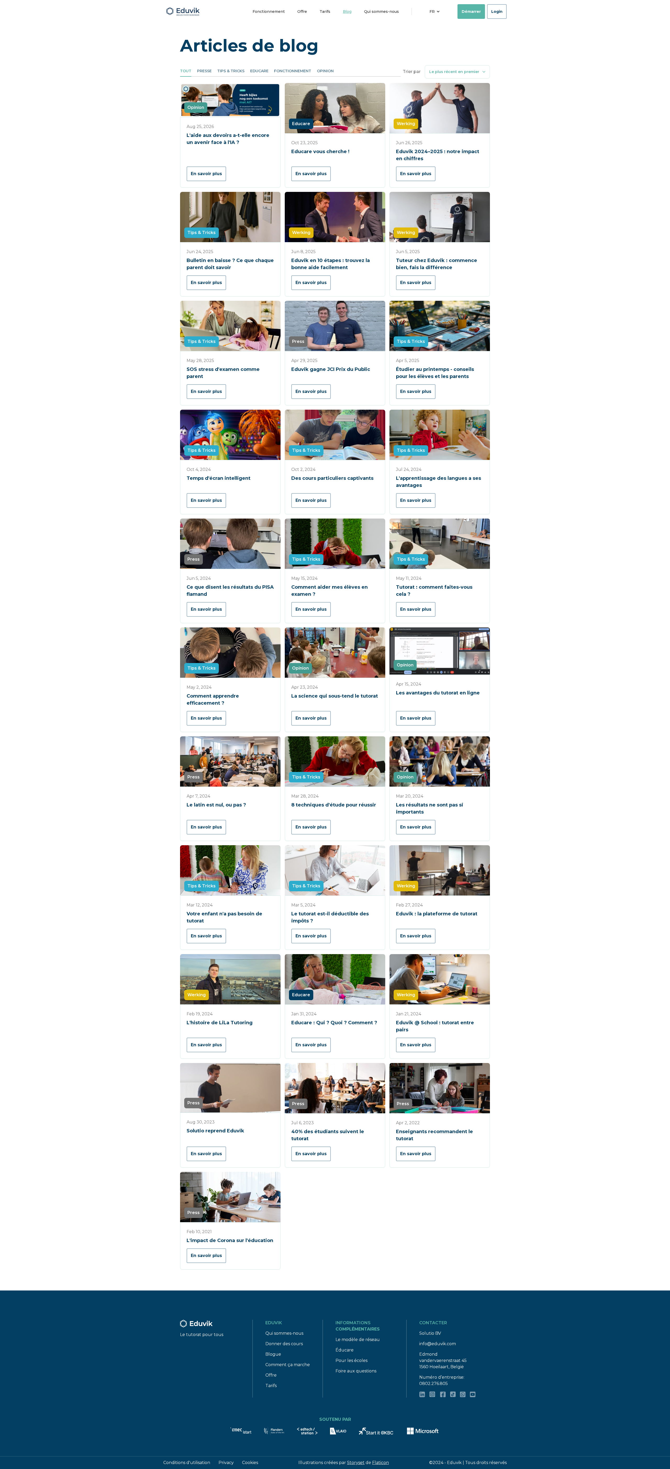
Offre (302, 11)
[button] (434, 11)
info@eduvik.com (437, 1343)
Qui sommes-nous (381, 11)
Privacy (226, 1462)
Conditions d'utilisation (186, 1462)
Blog (347, 11)
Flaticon (380, 1462)
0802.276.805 (433, 1383)
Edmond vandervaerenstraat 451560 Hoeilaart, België (443, 1360)
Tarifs (325, 11)
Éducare (345, 1350)
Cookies (250, 1462)
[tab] (185, 71)
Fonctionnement (269, 11)
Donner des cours (284, 1343)
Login (496, 11)
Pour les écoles (351, 1360)
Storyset (356, 1462)
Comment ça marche (287, 1364)
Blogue (273, 1354)
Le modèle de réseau (358, 1339)
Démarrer (471, 11)
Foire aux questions (356, 1370)
